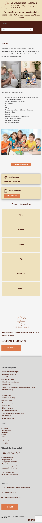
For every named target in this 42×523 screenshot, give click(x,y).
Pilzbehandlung (6, 416)
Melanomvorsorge (7, 408)
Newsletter (5, 443)
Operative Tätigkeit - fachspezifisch (12, 413)
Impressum (5, 439)
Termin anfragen (12, 196)
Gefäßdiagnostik (6, 400)
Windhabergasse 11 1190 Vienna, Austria (17, 487)
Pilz (21, 259)
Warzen (21, 288)
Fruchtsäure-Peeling (8, 398)
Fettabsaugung (6, 395)
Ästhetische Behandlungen (10, 372)
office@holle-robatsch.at (12, 497)
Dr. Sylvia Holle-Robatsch (24, 5)
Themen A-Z (5, 432)
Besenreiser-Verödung (8, 374)
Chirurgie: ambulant (7, 379)
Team (3, 437)
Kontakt (10, 507)
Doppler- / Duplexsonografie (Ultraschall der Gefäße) (18, 387)
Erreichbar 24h (10, 453)
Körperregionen (6, 430)
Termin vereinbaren (21, 164)
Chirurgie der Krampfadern (10, 382)
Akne (21, 215)
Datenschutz (5, 441)
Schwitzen (21, 274)
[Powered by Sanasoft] (4, 517)
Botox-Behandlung (7, 377)
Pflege (21, 244)
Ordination (4, 428)
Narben (21, 230)
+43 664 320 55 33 (15, 12)
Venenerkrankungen (7, 418)
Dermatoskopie (6, 384)
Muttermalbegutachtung (9, 410)
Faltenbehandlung (7, 389)
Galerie (3, 435)
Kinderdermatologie (7, 403)
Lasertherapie (5, 405)
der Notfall (11, 348)
